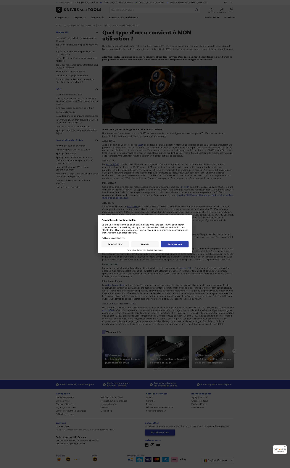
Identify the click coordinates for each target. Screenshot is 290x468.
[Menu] (285, 447)
